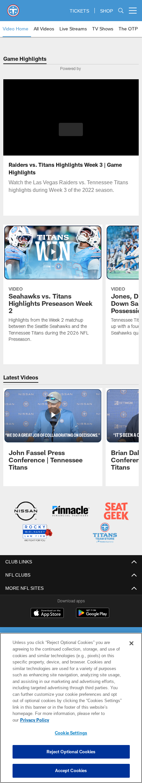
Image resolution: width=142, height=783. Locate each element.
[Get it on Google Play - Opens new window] (93, 615)
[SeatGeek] (116, 511)
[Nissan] (26, 511)
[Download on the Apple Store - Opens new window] (47, 613)
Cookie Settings (71, 732)
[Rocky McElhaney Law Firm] (37, 533)
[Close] (131, 650)
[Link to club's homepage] (13, 8)
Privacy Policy (85, 720)
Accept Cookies (71, 770)
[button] (71, 129)
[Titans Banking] (71, 511)
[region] (71, 711)
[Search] (121, 10)
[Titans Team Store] (105, 533)
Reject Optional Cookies (71, 751)
